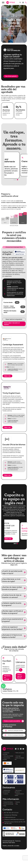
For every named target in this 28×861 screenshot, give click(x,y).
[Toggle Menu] (3, 2)
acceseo (16, 845)
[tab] (14, 572)
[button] (10, 76)
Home (11, 9)
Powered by (5, 689)
